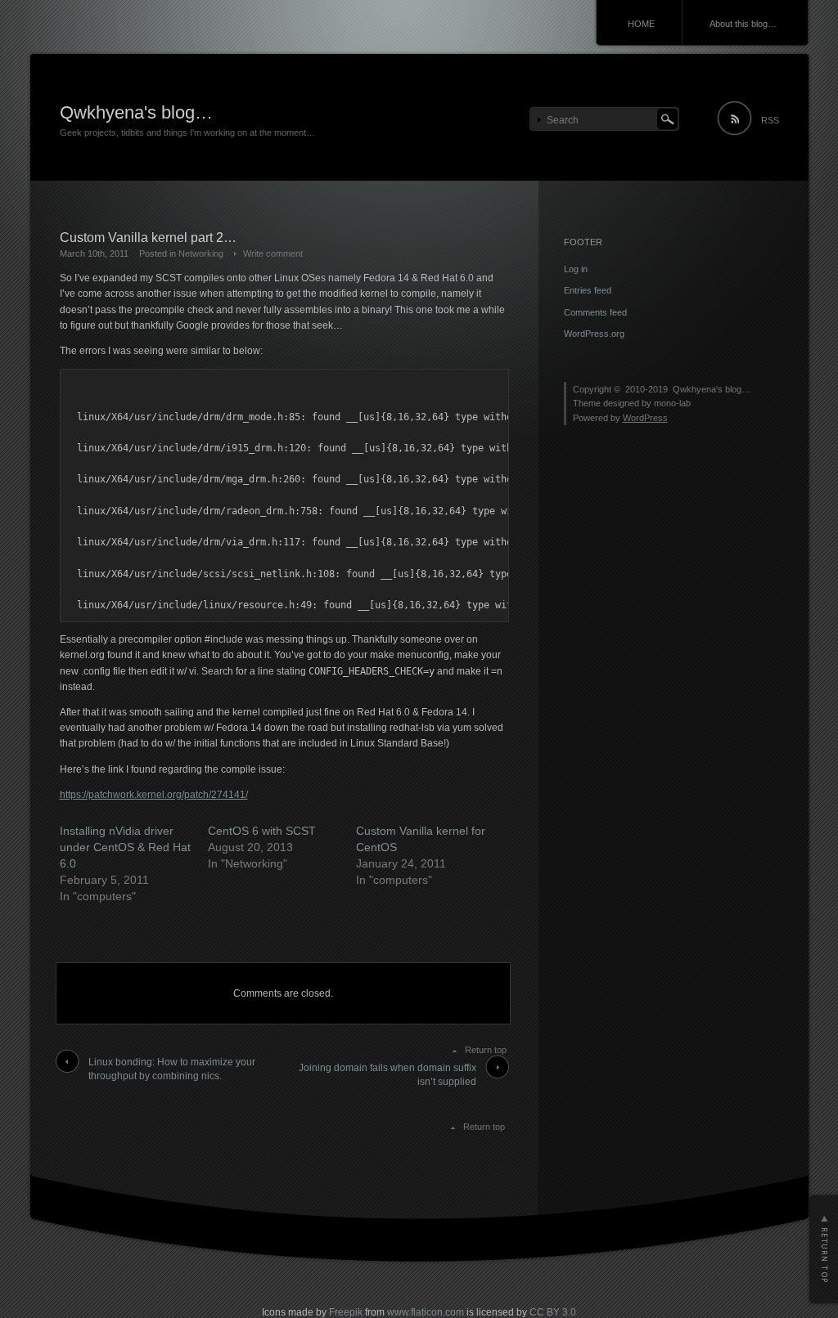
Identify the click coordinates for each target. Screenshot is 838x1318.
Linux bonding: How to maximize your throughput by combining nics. (171, 1069)
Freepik (346, 1312)
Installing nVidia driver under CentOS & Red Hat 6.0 (125, 847)
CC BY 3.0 (552, 1312)
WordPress (645, 418)
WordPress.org (594, 333)
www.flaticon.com (425, 1312)
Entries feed (587, 290)
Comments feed (595, 312)
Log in (576, 269)
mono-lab (672, 403)
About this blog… (743, 24)
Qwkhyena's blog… (136, 112)
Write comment (273, 253)
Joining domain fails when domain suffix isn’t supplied (387, 1074)
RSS (770, 120)
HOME (641, 24)
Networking (200, 253)
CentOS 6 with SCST (262, 830)
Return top (486, 1050)
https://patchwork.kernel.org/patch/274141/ (154, 794)
